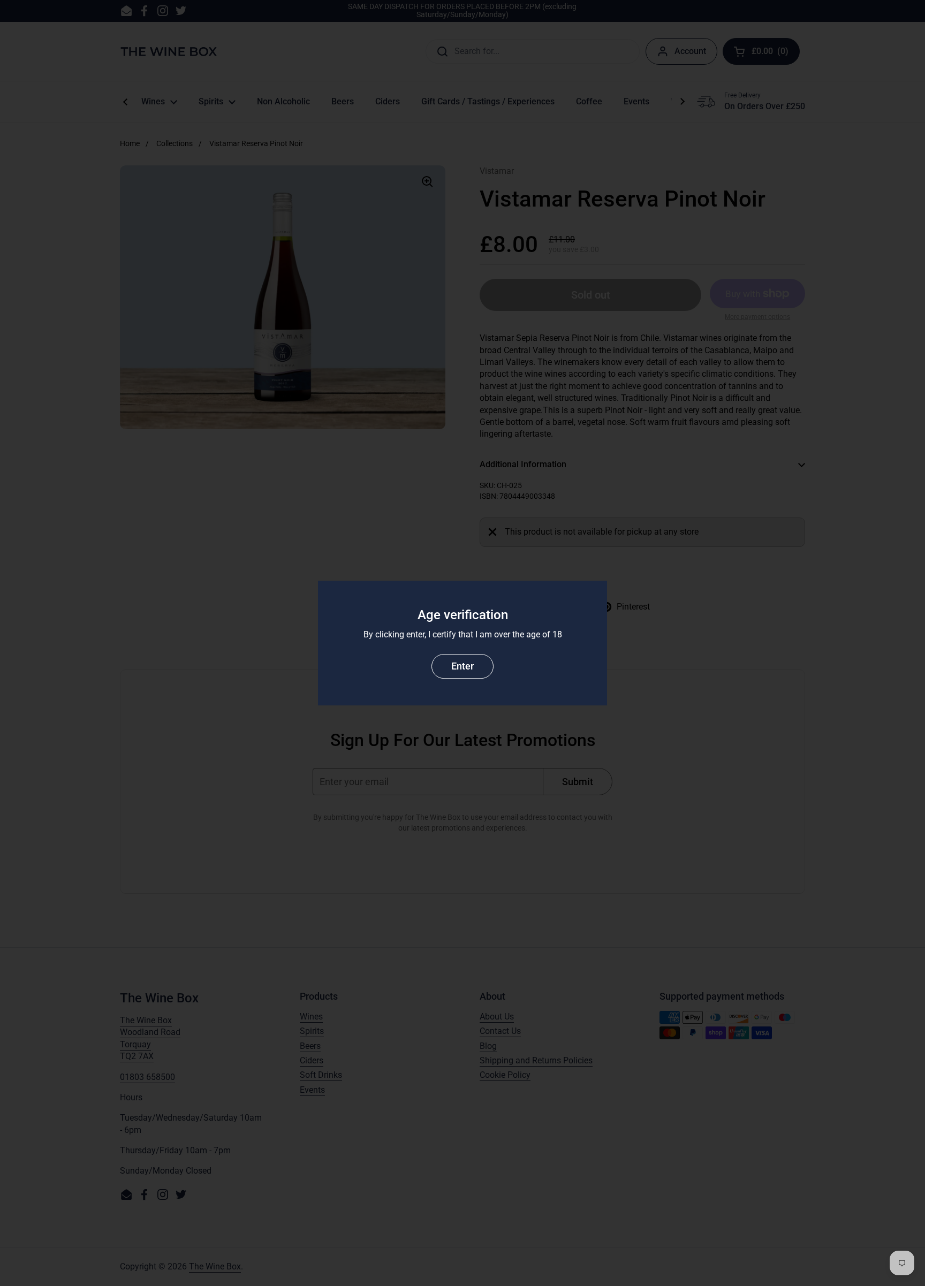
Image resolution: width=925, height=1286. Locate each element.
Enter (462, 666)
